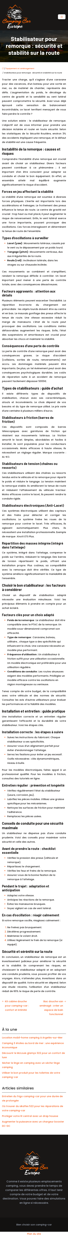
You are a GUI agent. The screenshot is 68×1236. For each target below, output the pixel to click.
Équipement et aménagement (20, 68)
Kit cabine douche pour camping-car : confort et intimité (17, 1006)
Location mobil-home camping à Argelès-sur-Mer (32, 1037)
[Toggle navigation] (62, 16)
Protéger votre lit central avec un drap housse (30, 1116)
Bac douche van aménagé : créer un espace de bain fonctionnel (51, 1008)
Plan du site (34, 1234)
